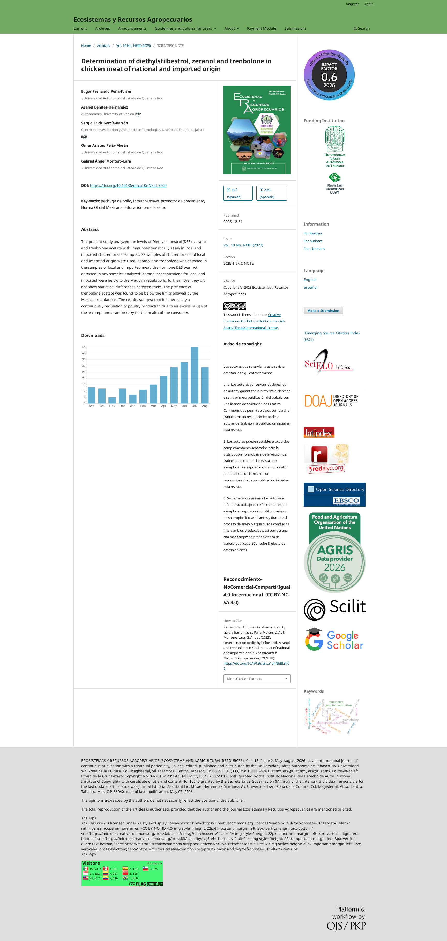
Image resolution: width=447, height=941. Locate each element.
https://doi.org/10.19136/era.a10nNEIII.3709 (128, 185)
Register (352, 4)
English (310, 279)
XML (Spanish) (267, 193)
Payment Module (261, 28)
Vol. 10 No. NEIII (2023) (133, 45)
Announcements (132, 28)
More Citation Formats (244, 678)
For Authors (313, 240)
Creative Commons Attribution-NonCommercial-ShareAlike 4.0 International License (254, 321)
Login (369, 4)
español (310, 287)
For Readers (313, 233)
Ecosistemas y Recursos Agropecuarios (132, 19)
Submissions (296, 28)
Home (86, 45)
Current (80, 28)
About (230, 28)
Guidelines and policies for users (184, 28)
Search (363, 28)
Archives (102, 28)
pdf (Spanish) (234, 193)
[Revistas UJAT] (335, 192)
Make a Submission (323, 310)
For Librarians (314, 248)
